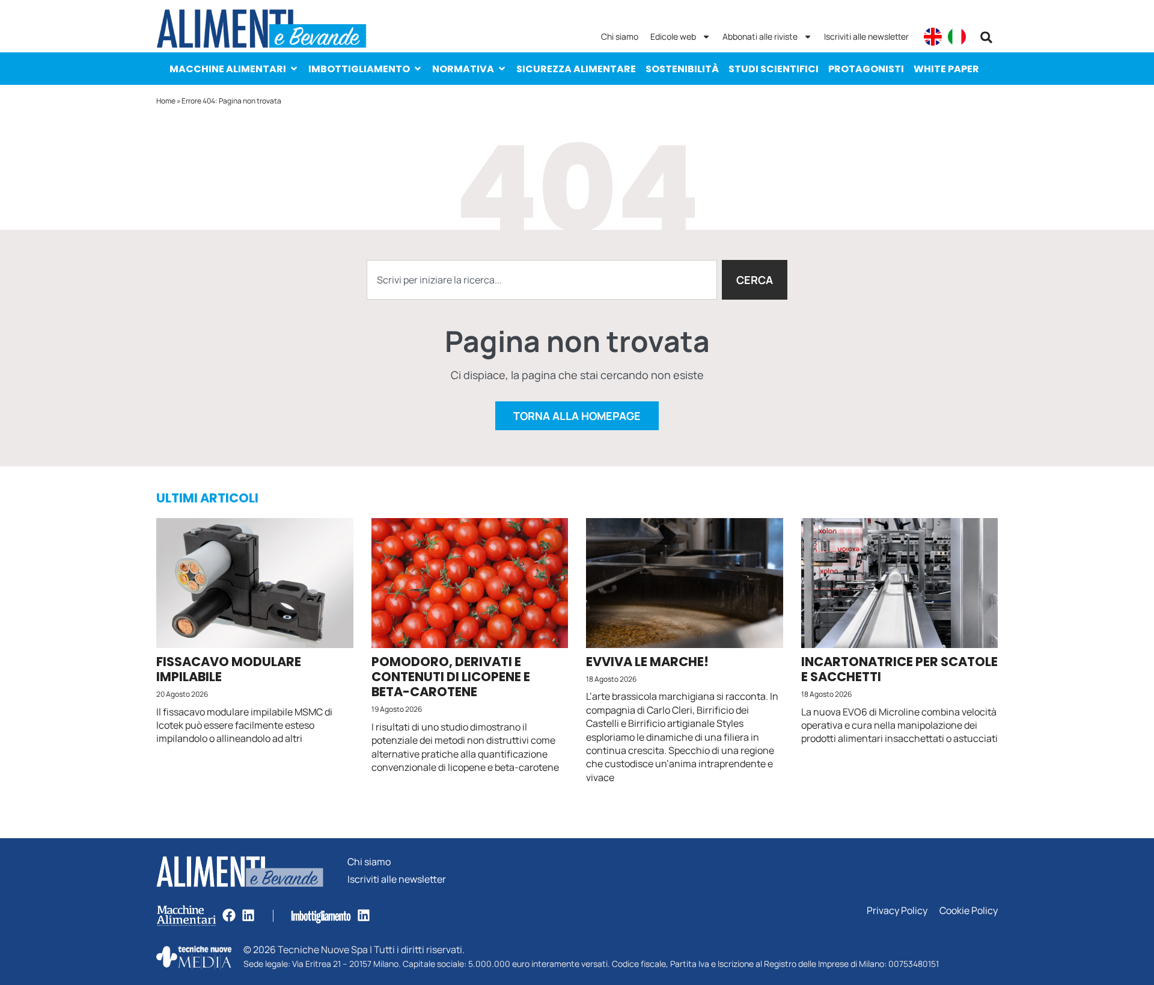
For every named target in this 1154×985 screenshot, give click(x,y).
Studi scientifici (773, 69)
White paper (946, 69)
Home (166, 101)
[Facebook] (229, 915)
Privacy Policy (897, 910)
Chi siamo (619, 36)
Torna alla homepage (577, 416)
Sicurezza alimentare (576, 69)
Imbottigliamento (359, 69)
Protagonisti (866, 69)
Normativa (463, 69)
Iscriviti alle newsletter (866, 36)
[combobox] (542, 280)
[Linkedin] (248, 915)
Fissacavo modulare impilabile (228, 669)
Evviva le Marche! (647, 661)
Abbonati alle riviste (760, 36)
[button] (986, 37)
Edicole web (673, 36)
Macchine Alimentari (227, 69)
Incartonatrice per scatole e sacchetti (899, 669)
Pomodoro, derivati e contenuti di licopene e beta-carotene (450, 676)
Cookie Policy (968, 910)
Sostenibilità (682, 69)
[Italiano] (957, 37)
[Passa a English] (933, 37)
